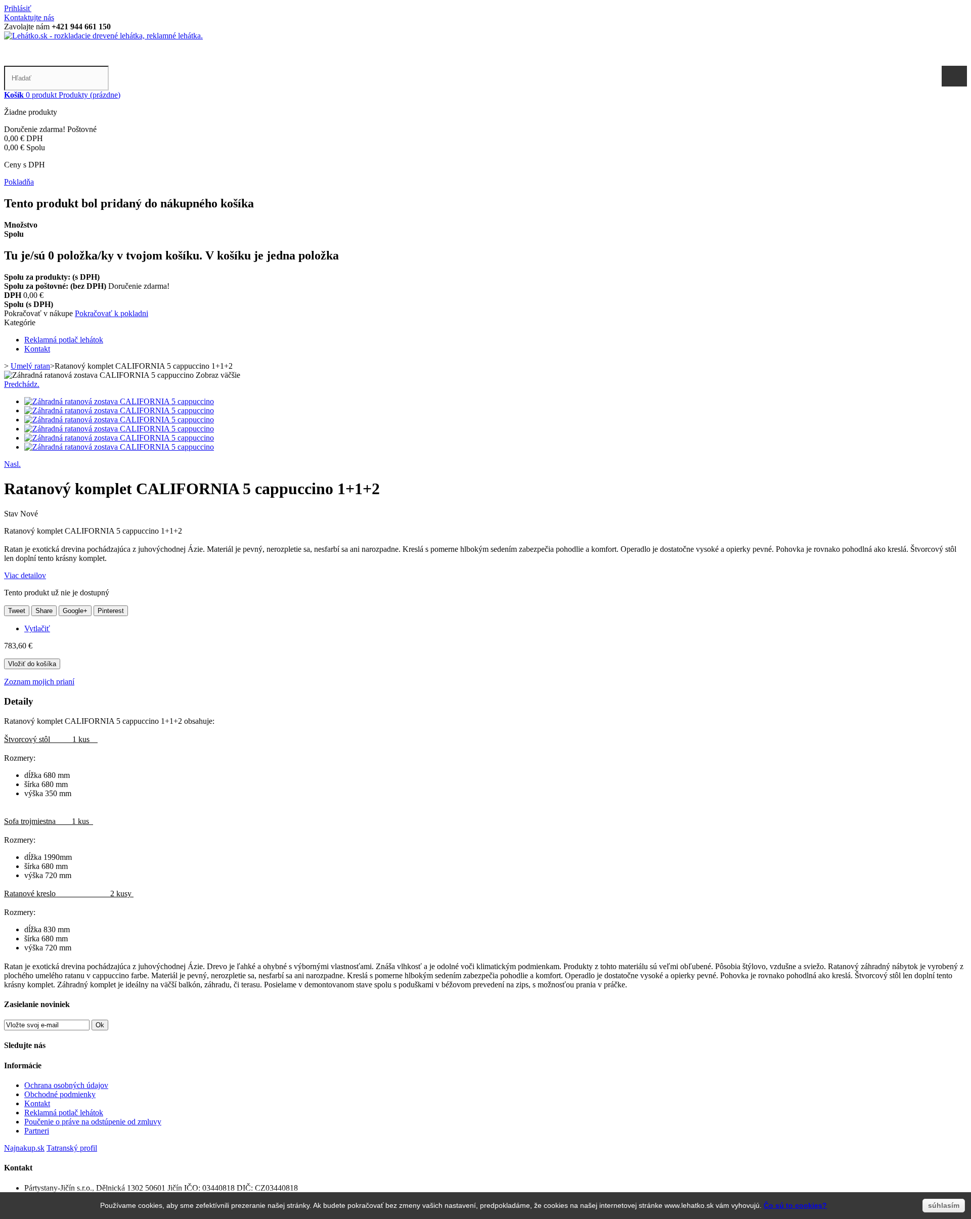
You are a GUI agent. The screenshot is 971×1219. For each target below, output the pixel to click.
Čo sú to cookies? (795, 1205)
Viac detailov (25, 575)
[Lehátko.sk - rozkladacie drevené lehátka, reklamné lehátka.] (103, 35)
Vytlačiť (37, 628)
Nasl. (12, 464)
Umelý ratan (30, 366)
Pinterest (111, 611)
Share (44, 611)
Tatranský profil (72, 1148)
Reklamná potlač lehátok (63, 339)
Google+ (75, 611)
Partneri (36, 1130)
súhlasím (943, 1205)
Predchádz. (21, 384)
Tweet (16, 611)
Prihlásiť (17, 8)
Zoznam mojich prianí (39, 681)
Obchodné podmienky (60, 1094)
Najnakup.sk (24, 1148)
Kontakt (37, 348)
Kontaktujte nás (29, 17)
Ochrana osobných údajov (66, 1085)
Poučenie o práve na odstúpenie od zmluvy (92, 1121)
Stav (12, 513)
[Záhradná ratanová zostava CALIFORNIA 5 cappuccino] (119, 401)
